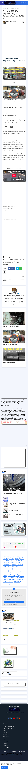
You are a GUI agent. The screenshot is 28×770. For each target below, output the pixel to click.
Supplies (6, 745)
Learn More (9, 764)
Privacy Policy (22, 751)
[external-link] (19, 301)
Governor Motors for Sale (19, 623)
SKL (9, 575)
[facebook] (6, 301)
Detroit (22, 560)
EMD (8, 562)
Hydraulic (6, 747)
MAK (9, 566)
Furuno (12, 562)
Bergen (16, 558)
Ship (26, 757)
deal (16, 257)
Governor (18, 562)
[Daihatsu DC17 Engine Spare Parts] (14, 482)
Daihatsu (11, 560)
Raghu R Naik (13, 294)
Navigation (21, 571)
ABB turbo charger (7, 556)
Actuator (19, 556)
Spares (5, 739)
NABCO (15, 571)
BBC (13, 558)
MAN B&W (17, 566)
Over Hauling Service (9, 728)
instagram (9, 547)
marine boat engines (12, 259)
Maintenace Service (9, 726)
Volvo (17, 577)
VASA (18, 262)
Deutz (5, 562)
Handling (6, 734)
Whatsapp (20, 268)
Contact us (14, 751)
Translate (12, 673)
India (4, 259)
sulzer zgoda (6, 583)
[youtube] (14, 301)
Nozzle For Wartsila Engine (9, 362)
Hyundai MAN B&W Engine (17, 564)
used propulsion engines (9, 262)
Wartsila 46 (17, 638)
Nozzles (6, 741)
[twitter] (8, 301)
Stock (5, 743)
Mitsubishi (6, 571)
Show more (22, 310)
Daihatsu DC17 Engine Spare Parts (12, 493)
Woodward (19, 579)
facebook (9, 543)
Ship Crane (14, 575)
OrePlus (12, 754)
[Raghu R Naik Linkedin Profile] (8, 667)
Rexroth (5, 575)
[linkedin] (16, 301)
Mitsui (11, 571)
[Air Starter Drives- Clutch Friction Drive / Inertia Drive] (5, 510)
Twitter (17, 268)
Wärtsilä (5, 581)
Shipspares (14, 261)
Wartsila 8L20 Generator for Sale (11, 326)
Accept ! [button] (4, 767)
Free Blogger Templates (11, 757)
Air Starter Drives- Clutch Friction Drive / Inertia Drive (17, 510)
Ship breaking (6, 261)
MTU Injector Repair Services (15, 498)
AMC (5, 730)
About (8, 751)
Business (5, 257)
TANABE (5, 577)
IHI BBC (5, 566)
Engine (20, 257)
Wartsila (8, 7)
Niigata (5, 573)
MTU (14, 568)
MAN (13, 566)
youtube (21, 547)
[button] (25, 2)
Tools (5, 732)
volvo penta (13, 583)
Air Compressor (7, 558)
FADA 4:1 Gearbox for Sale (8, 638)
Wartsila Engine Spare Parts (10, 344)
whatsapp (20, 543)
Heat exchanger (7, 564)
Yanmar (10, 581)
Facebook (12, 268)
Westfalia (6, 579)
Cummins (11, 257)
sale (20, 259)
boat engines (16, 256)
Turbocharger (11, 577)
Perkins (13, 573)
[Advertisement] (14, 40)
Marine (18, 568)
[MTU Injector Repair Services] (5, 499)
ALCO (14, 556)
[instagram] (11, 301)
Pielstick (18, 573)
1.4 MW (9, 256)
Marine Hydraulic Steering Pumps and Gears (17, 504)
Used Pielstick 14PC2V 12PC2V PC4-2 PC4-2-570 (16, 515)
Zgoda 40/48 (17, 581)
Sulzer (19, 575)
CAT (21, 558)
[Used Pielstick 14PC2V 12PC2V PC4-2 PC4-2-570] (5, 516)
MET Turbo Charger (7, 568)
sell (23, 259)
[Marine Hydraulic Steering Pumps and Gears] (5, 504)
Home (4, 7)
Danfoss (17, 560)
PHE (9, 573)
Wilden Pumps (12, 579)
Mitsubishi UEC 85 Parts (7, 623)
